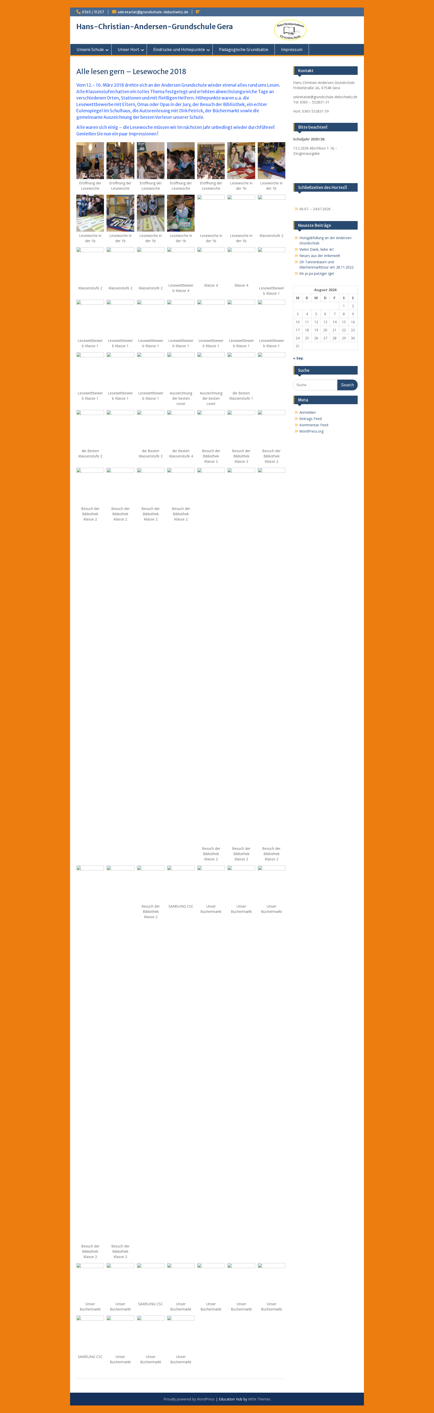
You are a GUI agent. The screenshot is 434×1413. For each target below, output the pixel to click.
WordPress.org (311, 431)
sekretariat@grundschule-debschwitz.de (153, 12)
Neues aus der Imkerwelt (319, 255)
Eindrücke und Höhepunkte (179, 49)
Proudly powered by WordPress (189, 1399)
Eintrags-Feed (310, 418)
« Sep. (298, 358)
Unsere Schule (90, 49)
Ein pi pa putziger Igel (316, 273)
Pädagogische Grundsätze (243, 49)
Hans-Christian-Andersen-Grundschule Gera (154, 26)
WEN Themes (259, 1399)
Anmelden (307, 412)
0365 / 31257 (93, 12)
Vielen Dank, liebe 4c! (316, 249)
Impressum (291, 49)
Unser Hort (128, 49)
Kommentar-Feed (313, 425)
